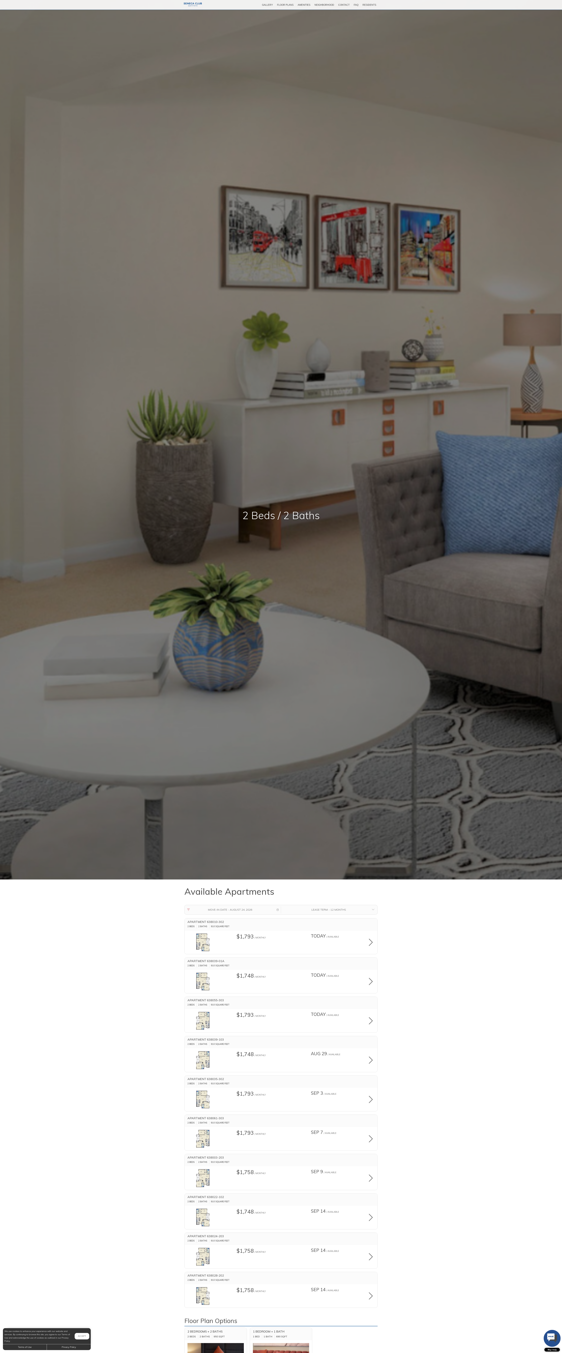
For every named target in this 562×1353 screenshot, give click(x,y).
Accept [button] (82, 1336)
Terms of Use (25, 1347)
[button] (277, 909)
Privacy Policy (69, 1347)
